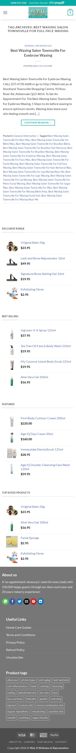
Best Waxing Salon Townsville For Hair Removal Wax (41, 167)
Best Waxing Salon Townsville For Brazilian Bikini (43, 143)
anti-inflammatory (17, 686)
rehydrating (38, 711)
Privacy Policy (15, 642)
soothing (24, 717)
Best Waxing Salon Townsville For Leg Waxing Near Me (33, 171)
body (34, 686)
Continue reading (38, 122)
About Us (15, 741)
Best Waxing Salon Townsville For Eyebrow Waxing (38, 52)
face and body (15, 698)
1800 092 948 (18, 2)
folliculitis (31, 698)
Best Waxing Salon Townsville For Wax (30, 187)
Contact (61, 741)
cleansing (57, 686)
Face (54, 692)
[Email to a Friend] (26, 601)
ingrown (11, 705)
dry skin (44, 692)
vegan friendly (40, 717)
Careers (29, 741)
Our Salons (45, 741)
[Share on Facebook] (12, 601)
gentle (43, 698)
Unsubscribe (14, 657)
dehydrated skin (27, 692)
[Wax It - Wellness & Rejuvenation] (38, 12)
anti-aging (44, 680)
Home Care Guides (18, 627)
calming (44, 686)
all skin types (28, 680)
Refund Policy (15, 650)
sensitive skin (56, 711)
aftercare (12, 680)
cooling (11, 692)
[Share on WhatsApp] (5, 601)
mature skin (26, 705)
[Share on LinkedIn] (40, 601)
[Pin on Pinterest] (33, 601)
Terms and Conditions (20, 635)
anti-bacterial (61, 680)
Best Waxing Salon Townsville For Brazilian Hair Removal (34, 147)
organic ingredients (17, 711)
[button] (5, 12)
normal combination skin (50, 705)
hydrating (55, 698)
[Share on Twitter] (19, 601)
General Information (38, 45)
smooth (11, 717)
